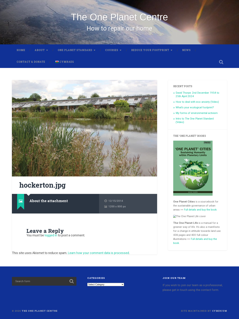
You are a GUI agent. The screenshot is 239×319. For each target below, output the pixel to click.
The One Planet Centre (119, 17)
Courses (111, 50)
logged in (51, 235)
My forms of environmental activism (197, 113)
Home (21, 50)
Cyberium (219, 310)
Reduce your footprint (150, 50)
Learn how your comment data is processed (98, 253)
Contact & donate (31, 61)
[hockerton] (84, 128)
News (186, 50)
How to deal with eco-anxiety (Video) (197, 101)
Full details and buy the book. (200, 209)
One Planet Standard (75, 50)
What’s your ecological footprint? (195, 107)
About (40, 50)
